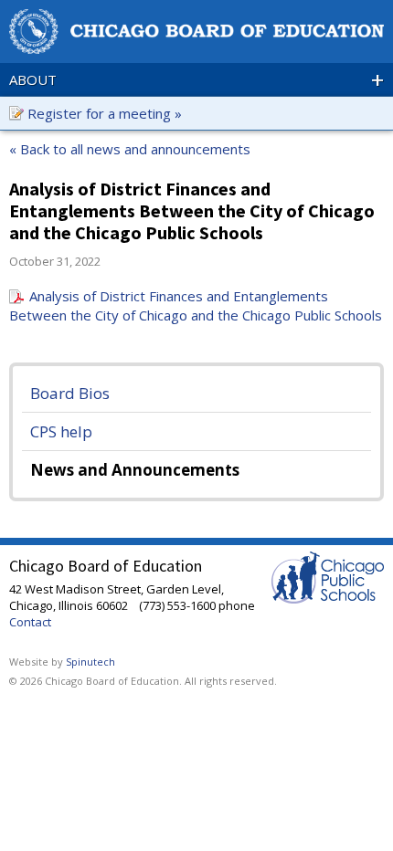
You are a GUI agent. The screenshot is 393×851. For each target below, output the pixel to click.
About (196, 79)
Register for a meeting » (104, 113)
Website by (62, 661)
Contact (30, 622)
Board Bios (70, 393)
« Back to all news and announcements (129, 149)
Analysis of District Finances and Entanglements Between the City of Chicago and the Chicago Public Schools (195, 305)
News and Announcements (134, 469)
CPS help (61, 431)
